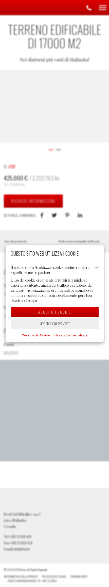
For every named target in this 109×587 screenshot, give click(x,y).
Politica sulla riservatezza (69, 335)
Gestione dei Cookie (36, 335)
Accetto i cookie (54, 312)
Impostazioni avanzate (54, 323)
